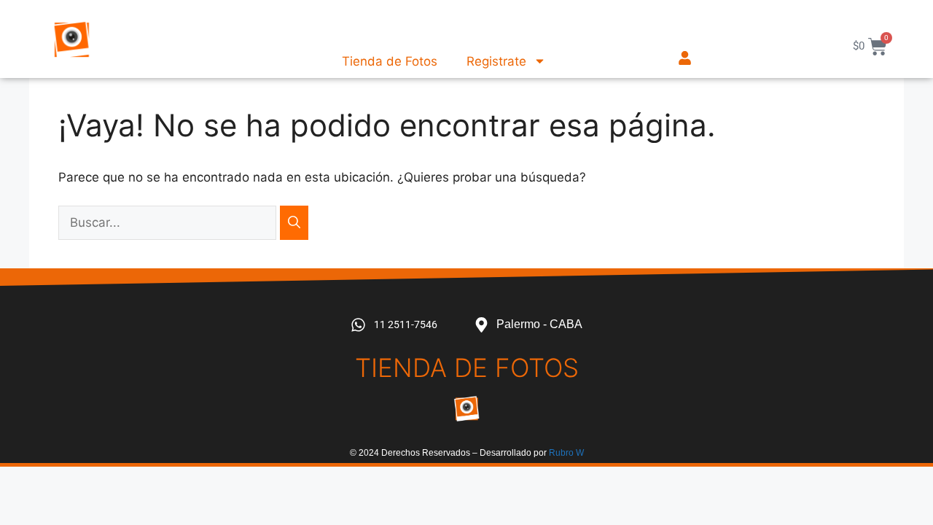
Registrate (496, 61)
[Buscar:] (169, 222)
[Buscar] (294, 223)
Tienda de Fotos (389, 61)
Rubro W (566, 453)
